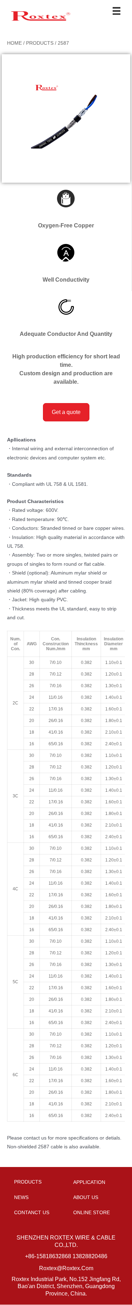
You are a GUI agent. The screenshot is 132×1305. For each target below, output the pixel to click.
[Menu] (116, 11)
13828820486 (90, 1256)
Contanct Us (31, 1212)
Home (14, 43)
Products (40, 43)
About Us (85, 1197)
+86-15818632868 (48, 1256)
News (21, 1197)
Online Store (91, 1212)
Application (89, 1182)
